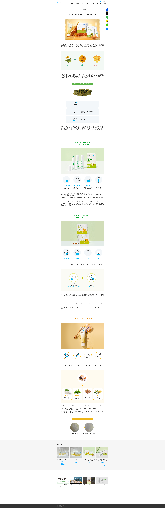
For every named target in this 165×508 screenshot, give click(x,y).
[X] (107, 13)
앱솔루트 (77, 3)
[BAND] (107, 17)
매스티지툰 (106, 3)
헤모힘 (72, 3)
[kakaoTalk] (107, 21)
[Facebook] (107, 9)
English (103, 1)
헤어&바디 (93, 3)
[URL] (107, 29)
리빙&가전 (99, 3)
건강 (83, 3)
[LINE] (107, 25)
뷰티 (87, 3)
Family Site (104, 505)
